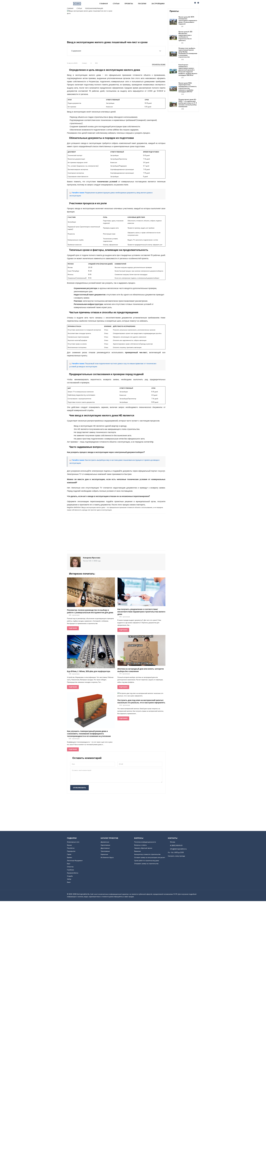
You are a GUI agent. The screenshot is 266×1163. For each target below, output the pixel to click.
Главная (103, 3)
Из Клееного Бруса (107, 857)
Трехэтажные (105, 851)
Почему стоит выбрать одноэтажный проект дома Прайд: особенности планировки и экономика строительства (188, 52)
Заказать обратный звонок (143, 848)
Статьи (116, 3)
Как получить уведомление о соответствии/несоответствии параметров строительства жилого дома (141, 612)
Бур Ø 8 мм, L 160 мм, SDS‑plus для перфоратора (88, 671)
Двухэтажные (105, 848)
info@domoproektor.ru (178, 849)
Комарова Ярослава (91, 557)
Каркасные (104, 854)
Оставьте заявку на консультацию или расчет (149, 857)
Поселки (142, 3)
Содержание (76, 51)
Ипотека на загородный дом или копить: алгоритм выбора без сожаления (140, 670)
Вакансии (137, 851)
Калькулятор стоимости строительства (147, 854)
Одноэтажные (105, 845)
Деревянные (105, 842)
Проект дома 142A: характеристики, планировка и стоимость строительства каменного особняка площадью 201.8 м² (188, 87)
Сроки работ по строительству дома (146, 861)
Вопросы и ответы (140, 845)
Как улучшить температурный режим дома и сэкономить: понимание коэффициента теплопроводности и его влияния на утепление (89, 734)
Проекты (129, 3)
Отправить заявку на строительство (146, 864)
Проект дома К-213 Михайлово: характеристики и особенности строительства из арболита (185, 36)
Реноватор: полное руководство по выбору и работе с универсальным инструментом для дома (90, 611)
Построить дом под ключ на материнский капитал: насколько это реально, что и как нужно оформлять (141, 701)
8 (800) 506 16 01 (176, 845)
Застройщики (158, 3)
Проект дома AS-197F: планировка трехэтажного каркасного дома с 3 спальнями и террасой (188, 20)
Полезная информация (94, 8)
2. (91, 63)
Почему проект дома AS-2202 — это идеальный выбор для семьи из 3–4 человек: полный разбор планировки (188, 103)
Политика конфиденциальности (145, 842)
